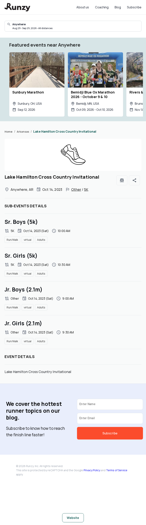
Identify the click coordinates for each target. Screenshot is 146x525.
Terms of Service (116, 470)
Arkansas (23, 131)
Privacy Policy (92, 470)
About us (82, 7)
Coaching (102, 7)
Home (9, 131)
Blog (118, 7)
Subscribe (134, 7)
